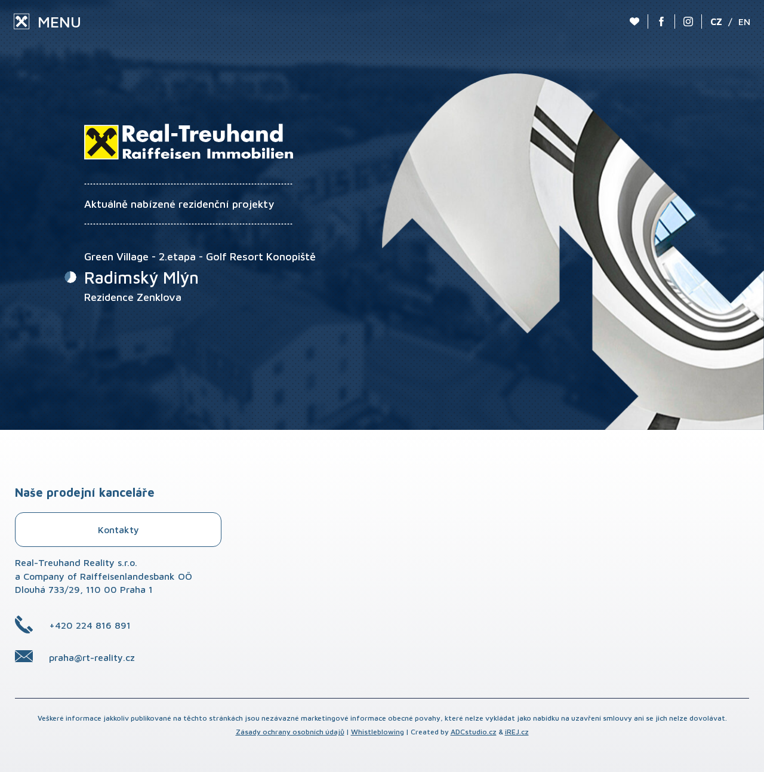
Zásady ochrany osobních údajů (290, 731)
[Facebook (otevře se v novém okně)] (661, 21)
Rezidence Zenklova (132, 297)
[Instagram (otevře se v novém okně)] (688, 21)
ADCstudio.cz (474, 731)
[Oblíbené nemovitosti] (634, 21)
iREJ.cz (517, 731)
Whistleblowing (377, 731)
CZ (716, 21)
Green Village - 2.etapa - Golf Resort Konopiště (200, 256)
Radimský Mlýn (141, 277)
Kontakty (118, 529)
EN (744, 21)
